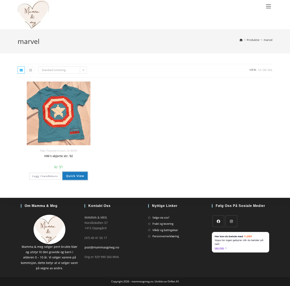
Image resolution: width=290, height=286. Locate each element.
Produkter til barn (56, 150)
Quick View (75, 176)
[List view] (30, 70)
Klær (42, 150)
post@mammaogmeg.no (101, 247)
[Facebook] (218, 221)
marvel (268, 40)
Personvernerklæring (165, 236)
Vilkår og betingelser (165, 230)
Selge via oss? (160, 217)
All (270, 70)
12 (259, 70)
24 (264, 70)
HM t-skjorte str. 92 (58, 156)
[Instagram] (231, 221)
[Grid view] (21, 70)
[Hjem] (241, 40)
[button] (84, 86)
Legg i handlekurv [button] (45, 176)
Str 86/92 (72, 150)
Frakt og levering (162, 224)
